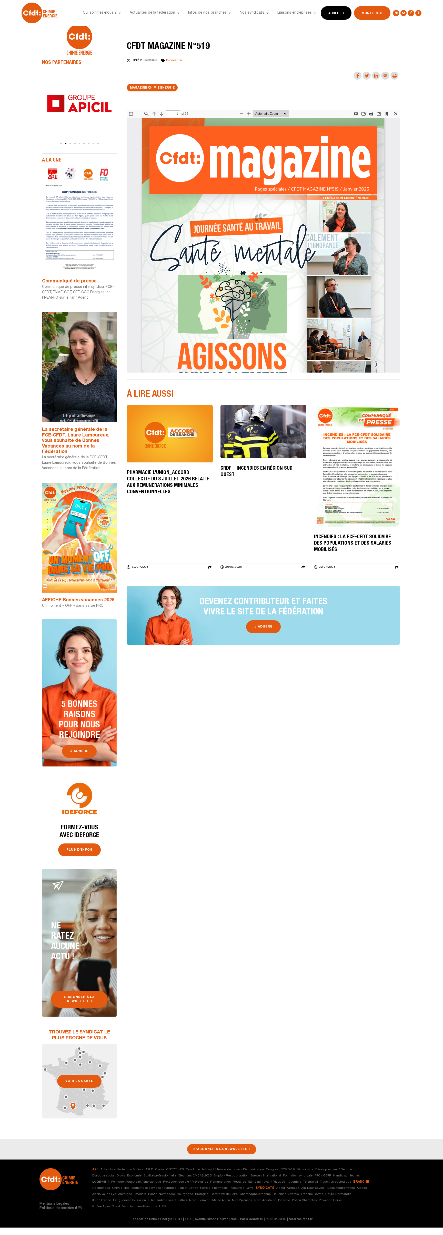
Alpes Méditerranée (341, 1188)
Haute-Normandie (338, 1194)
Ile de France (101, 1200)
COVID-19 (287, 1169)
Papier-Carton (188, 1188)
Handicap (340, 1175)
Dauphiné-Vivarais (286, 1194)
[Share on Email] (385, 76)
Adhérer (336, 13)
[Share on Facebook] (357, 76)
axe (95, 1169)
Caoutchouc (101, 1188)
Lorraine (204, 1200)
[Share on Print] (394, 76)
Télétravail (310, 1181)
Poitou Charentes (304, 1200)
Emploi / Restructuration (231, 1175)
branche (361, 1181)
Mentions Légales (54, 1204)
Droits (121, 1175)
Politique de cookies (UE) (60, 1208)
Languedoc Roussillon (129, 1200)
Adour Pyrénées (287, 1188)
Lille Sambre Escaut (162, 1200)
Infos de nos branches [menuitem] (207, 13)
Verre (250, 1188)
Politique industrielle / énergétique (136, 1181)
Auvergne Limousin (132, 1194)
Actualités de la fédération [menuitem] (152, 13)
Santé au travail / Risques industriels (274, 1181)
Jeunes (354, 1175)
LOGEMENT (100, 1181)
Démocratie (305, 1169)
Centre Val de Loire (224, 1194)
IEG (126, 1188)
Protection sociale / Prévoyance (185, 1181)
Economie (134, 1175)
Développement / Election (333, 1169)
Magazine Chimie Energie (152, 87)
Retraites (239, 1181)
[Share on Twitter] (367, 76)
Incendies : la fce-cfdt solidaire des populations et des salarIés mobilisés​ (352, 544)
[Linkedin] (396, 13)
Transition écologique (335, 1181)
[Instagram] (418, 13)
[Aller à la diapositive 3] (70, 143)
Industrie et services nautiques (154, 1188)
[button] (120, 13)
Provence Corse (330, 1200)
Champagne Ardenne (255, 1194)
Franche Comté (312, 1194)
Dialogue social (103, 1175)
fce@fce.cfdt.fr (301, 1219)
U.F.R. (163, 1206)
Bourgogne (185, 1194)
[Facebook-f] (411, 13)
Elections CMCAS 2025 (195, 1175)
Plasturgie (237, 1188)
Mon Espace (372, 13)
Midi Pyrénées (242, 1200)
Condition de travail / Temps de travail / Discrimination (225, 1169)
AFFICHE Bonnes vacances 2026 (78, 600)
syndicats (265, 1188)
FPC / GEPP (323, 1175)
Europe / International (265, 1175)
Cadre (159, 1169)
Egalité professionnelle (160, 1175)
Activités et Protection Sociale (121, 1169)
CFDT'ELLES (175, 1169)
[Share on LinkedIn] (376, 76)
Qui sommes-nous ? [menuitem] (100, 13)
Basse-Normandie (161, 1194)
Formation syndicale (298, 1175)
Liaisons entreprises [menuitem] (294, 13)
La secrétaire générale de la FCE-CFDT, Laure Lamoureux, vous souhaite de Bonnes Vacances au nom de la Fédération (75, 441)
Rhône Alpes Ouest (106, 1206)
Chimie (117, 1188)
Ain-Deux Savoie (313, 1188)
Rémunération (220, 1181)
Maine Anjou (221, 1200)
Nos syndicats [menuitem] (252, 13)
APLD (149, 1169)
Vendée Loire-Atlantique (139, 1206)
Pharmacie (220, 1188)
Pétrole (205, 1188)
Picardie (284, 1200)
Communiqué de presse (69, 281)
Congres (272, 1169)
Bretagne (201, 1194)
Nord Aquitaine (265, 1200)
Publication (174, 60)
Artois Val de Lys (104, 1194)
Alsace (362, 1188)
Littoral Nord (187, 1200)
